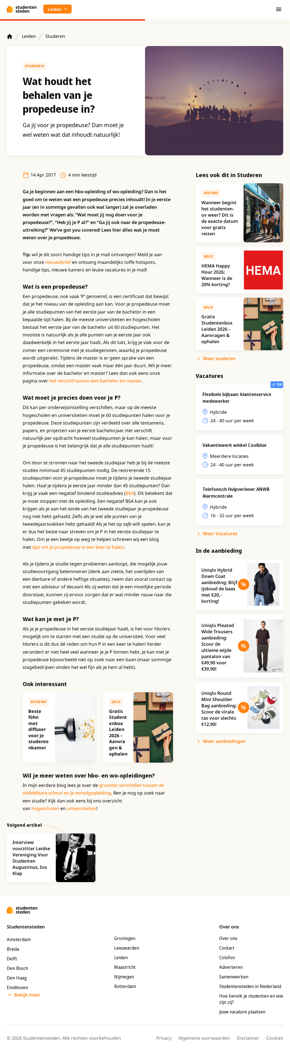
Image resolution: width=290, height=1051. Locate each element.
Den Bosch (17, 968)
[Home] (9, 36)
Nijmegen (124, 977)
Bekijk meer (27, 995)
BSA (130, 493)
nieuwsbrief (58, 262)
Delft (12, 959)
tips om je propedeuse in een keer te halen (78, 547)
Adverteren (231, 967)
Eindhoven (17, 987)
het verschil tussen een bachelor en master (95, 381)
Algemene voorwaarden (204, 1038)
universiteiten (81, 808)
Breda (13, 949)
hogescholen (45, 808)
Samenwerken (233, 977)
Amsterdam (19, 939)
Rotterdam (125, 986)
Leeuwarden (126, 948)
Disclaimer (248, 1038)
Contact (226, 948)
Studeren (55, 36)
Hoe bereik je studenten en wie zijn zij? (251, 999)
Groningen (124, 938)
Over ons (228, 938)
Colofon (227, 957)
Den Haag (17, 978)
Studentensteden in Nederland (250, 986)
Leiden (29, 36)
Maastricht (125, 967)
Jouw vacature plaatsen (242, 1012)
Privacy (164, 1038)
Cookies (274, 1038)
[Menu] (278, 9)
